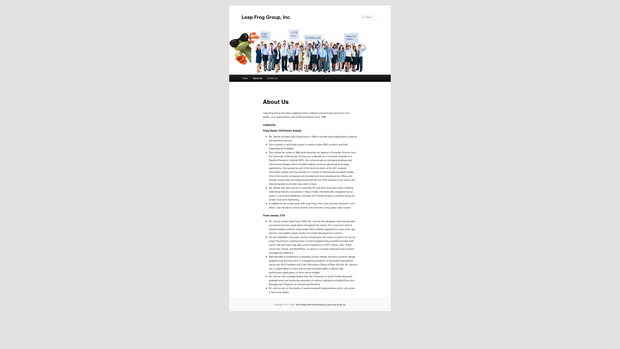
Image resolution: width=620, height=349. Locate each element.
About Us (257, 78)
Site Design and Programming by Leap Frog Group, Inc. (321, 304)
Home (245, 78)
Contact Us (272, 78)
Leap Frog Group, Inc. (266, 16)
